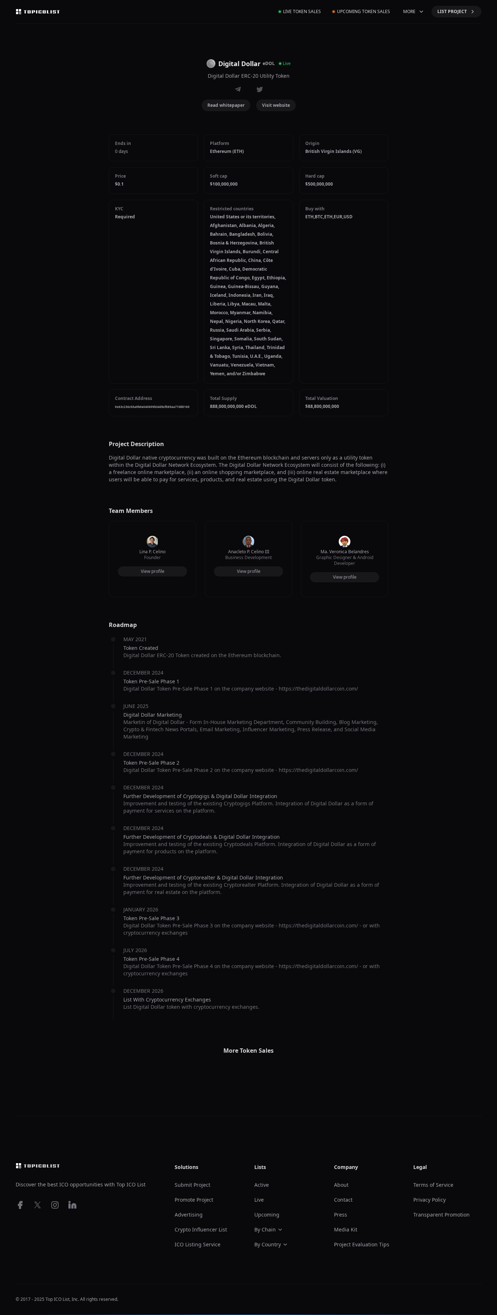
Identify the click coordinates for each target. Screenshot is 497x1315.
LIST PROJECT (452, 11)
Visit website (276, 105)
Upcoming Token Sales (363, 11)
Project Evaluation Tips (361, 1244)
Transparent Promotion (441, 1214)
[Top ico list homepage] (38, 12)
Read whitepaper (225, 105)
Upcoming (266, 1214)
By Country (267, 1244)
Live (259, 1199)
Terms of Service (433, 1184)
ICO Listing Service (197, 1244)
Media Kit (345, 1229)
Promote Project (194, 1199)
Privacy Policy (429, 1199)
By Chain (265, 1229)
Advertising (189, 1214)
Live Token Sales (302, 11)
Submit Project (192, 1184)
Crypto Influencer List (201, 1229)
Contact (343, 1199)
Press (340, 1214)
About (341, 1184)
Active (261, 1184)
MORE (409, 11)
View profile (152, 571)
